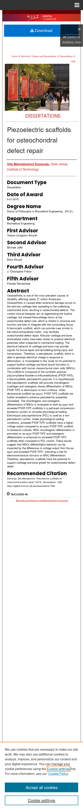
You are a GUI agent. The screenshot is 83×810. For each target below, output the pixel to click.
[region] (41, 776)
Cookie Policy (58, 773)
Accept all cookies (42, 787)
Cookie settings (59, 768)
